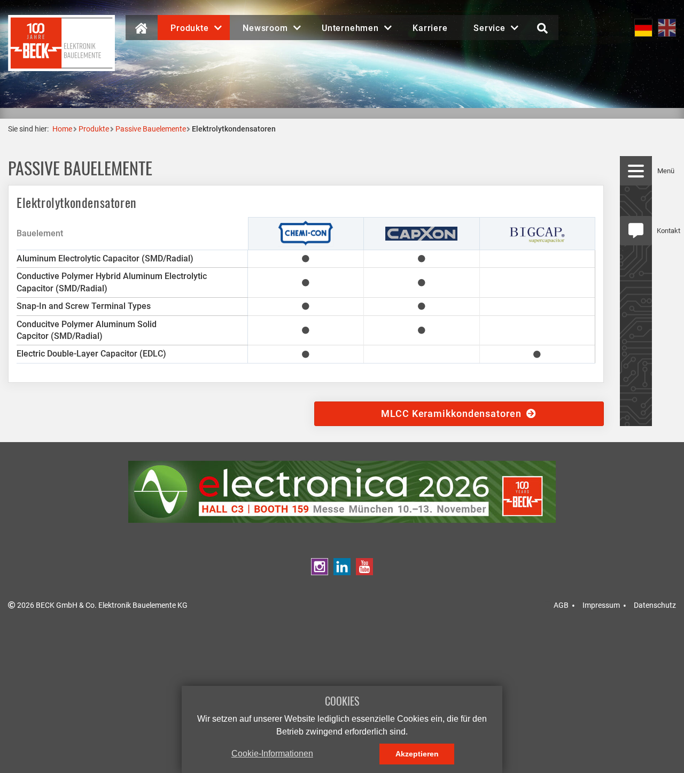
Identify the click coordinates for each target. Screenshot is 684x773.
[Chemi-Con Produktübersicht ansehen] (305, 233)
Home (62, 129)
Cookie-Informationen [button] (272, 753)
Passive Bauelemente (150, 129)
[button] (194, 27)
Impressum (601, 605)
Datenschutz (655, 605)
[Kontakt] (636, 230)
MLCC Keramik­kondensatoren (453, 413)
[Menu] (636, 170)
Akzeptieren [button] (417, 753)
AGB (561, 605)
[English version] (666, 27)
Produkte (94, 129)
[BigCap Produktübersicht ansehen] (537, 233)
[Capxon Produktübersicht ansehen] (421, 233)
